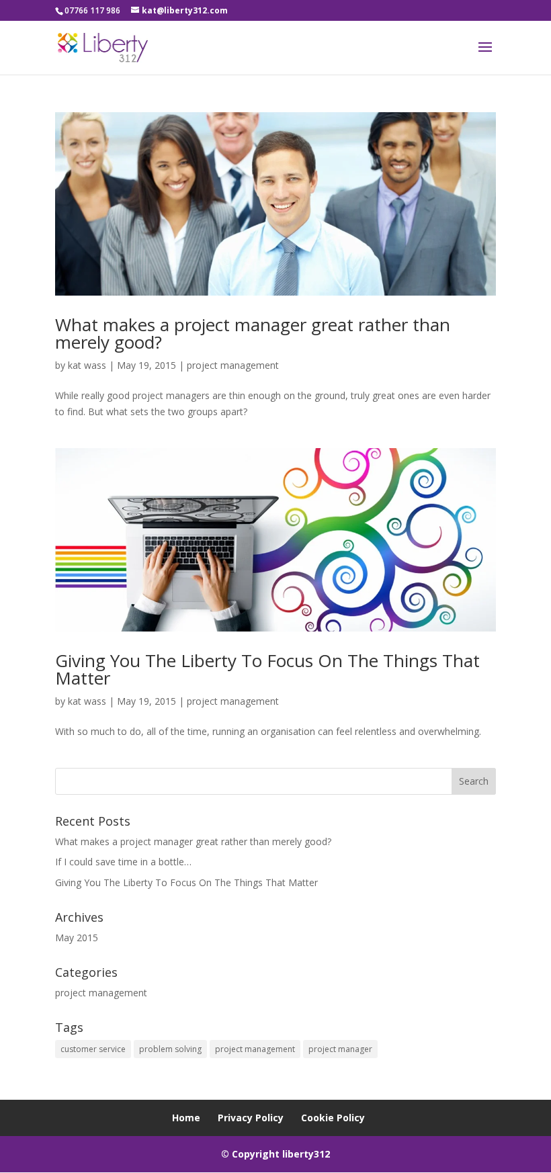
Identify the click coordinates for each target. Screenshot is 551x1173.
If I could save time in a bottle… (123, 861)
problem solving (170, 1049)
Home (186, 1117)
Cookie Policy (333, 1117)
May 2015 (76, 937)
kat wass (87, 365)
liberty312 (306, 1153)
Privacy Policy (251, 1117)
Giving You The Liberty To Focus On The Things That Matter (267, 669)
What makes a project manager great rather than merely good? (252, 333)
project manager (340, 1049)
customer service (93, 1049)
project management (233, 365)
